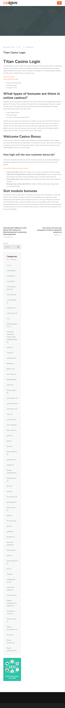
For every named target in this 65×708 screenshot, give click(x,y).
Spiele (8, 555)
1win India (10, 281)
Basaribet (9, 363)
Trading (9, 574)
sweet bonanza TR (12, 561)
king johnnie (10, 460)
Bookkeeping (10, 379)
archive (9, 347)
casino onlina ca (11, 398)
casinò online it (11, 409)
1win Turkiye (10, 295)
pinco (8, 526)
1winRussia (10, 308)
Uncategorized (11, 579)
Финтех (9, 635)
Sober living (10, 550)
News (8, 491)
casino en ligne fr (11, 390)
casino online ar (11, 403)
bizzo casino (10, 374)
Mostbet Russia (11, 478)
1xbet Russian (11, 313)
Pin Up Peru (10, 521)
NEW (8, 486)
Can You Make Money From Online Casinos (15, 168)
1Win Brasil (10, 271)
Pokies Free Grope (8, 77)
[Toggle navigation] (59, 3)
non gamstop (10, 502)
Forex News (10, 420)
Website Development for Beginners (12, 603)
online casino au (11, 507)
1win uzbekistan (11, 300)
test (8, 569)
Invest (8, 446)
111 (8, 265)
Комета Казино (11, 619)
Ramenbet (10, 537)
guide (8, 441)
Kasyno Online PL (12, 452)
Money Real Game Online (10, 79)
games (9, 436)
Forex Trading (11, 425)
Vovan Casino (11, 595)
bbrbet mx (10, 369)
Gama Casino (10, 430)
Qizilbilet (9, 531)
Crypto (9, 414)
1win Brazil (10, 276)
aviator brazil (10, 358)
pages (8, 515)
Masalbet (9, 465)
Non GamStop (11, 497)
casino (8, 385)
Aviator (9, 353)
